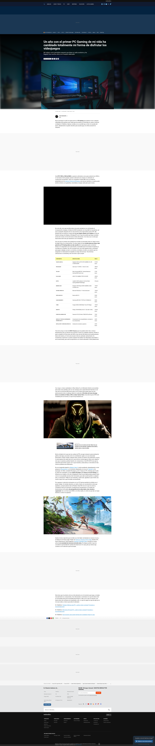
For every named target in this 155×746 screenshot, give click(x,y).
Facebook (52, 59)
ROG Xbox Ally (77, 32)
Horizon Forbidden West (80, 541)
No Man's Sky (58, 696)
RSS (93, 704)
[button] (63, 116)
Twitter (108, 4)
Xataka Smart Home (47, 725)
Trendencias (96, 720)
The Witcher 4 (84, 32)
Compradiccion (96, 724)
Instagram (104, 4)
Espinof (65, 722)
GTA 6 (59, 32)
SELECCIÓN (81, 4)
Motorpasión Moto (87, 722)
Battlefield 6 (69, 700)
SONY (68, 4)
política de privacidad (93, 695)
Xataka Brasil (46, 737)
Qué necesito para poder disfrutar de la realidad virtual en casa (79, 614)
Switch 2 (54, 32)
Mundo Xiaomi (46, 727)
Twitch (96, 704)
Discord (102, 4)
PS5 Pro (89, 32)
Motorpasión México (87, 735)
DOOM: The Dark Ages (69, 32)
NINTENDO (74, 4)
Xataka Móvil (46, 722)
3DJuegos (55, 720)
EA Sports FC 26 (59, 700)
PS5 (68, 694)
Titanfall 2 (90, 469)
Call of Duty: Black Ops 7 (47, 701)
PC (64, 4)
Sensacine (65, 720)
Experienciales (66, 618)
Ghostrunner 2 (64, 469)
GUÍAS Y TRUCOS (57, 4)
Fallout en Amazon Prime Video (84, 539)
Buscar (109, 710)
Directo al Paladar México (77, 736)
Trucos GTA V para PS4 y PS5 (57, 683)
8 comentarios (47, 58)
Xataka (45, 720)
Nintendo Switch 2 (47, 694)
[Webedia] (108, 1)
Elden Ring (102, 32)
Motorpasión (86, 720)
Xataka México (46, 735)
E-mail (58, 59)
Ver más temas (47, 704)
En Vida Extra (77, 443)
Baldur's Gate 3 (74, 467)
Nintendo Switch (70, 691)
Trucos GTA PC (67, 683)
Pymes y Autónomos (107, 722)
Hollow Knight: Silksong (70, 697)
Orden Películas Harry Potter (102, 683)
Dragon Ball (46, 696)
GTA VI (63, 32)
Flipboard (110, 4)
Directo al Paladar (77, 720)
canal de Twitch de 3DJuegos (72, 181)
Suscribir (98, 692)
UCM (97, 32)
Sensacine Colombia (67, 737)
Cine (45, 691)
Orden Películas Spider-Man (76, 683)
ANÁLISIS (49, 4)
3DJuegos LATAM (57, 735)
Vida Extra (55, 722)
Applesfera (46, 724)
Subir (108, 714)
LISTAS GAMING (90, 4)
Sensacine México (67, 735)
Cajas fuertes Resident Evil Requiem (89, 683)
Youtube (106, 4)
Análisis (57, 691)
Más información (79, 744)
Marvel (94, 32)
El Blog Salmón (106, 720)
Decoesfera (96, 722)
